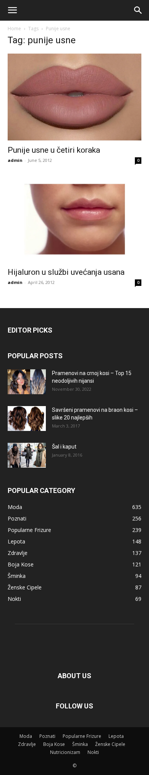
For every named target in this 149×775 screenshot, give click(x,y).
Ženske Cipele (110, 744)
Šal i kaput (64, 447)
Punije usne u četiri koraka (54, 150)
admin (15, 160)
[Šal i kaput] (27, 455)
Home (14, 28)
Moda (25, 736)
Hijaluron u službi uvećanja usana (66, 272)
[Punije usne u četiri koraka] (74, 97)
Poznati (47, 736)
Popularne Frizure (82, 736)
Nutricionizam (65, 752)
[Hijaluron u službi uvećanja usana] (74, 219)
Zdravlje (27, 744)
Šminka (80, 744)
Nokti (93, 752)
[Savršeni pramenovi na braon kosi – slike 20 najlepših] (27, 418)
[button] (12, 10)
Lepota (116, 736)
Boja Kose (54, 744)
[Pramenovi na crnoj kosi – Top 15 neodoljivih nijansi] (27, 381)
